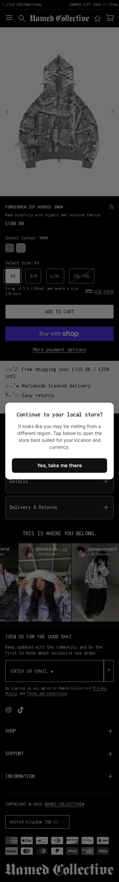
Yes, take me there (59, 465)
